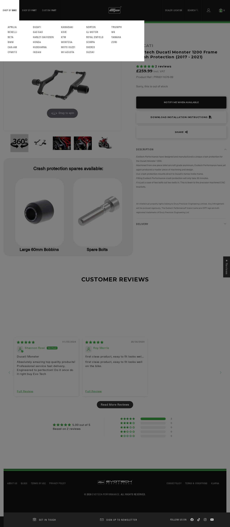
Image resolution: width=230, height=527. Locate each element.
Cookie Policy (174, 483)
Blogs (24, 483)
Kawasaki (67, 27)
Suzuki (90, 52)
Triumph (116, 27)
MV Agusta (67, 52)
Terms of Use (38, 483)
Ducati (37, 27)
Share (179, 132)
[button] (145, 66)
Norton (91, 27)
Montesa (66, 42)
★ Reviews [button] (226, 267)
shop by (10, 10)
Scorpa (90, 42)
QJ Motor (92, 32)
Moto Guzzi (68, 47)
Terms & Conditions (196, 483)
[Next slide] (221, 372)
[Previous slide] (9, 372)
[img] (26, 342)
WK (113, 32)
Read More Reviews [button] (115, 404)
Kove (64, 32)
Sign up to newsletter (121, 519)
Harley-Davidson (43, 37)
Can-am (12, 47)
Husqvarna (40, 47)
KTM (63, 37)
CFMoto (12, 52)
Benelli (12, 32)
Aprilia (12, 27)
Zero (114, 42)
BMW (11, 42)
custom (49, 10)
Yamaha (116, 37)
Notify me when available (181, 102)
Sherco (90, 47)
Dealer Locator (173, 10)
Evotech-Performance (105, 494)
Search (192, 10)
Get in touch (47, 519)
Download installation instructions (179, 117)
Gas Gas (38, 32)
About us (12, 483)
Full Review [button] (25, 391)
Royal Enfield (94, 37)
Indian (37, 52)
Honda (37, 42)
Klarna (215, 483)
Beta (10, 37)
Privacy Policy (57, 483)
